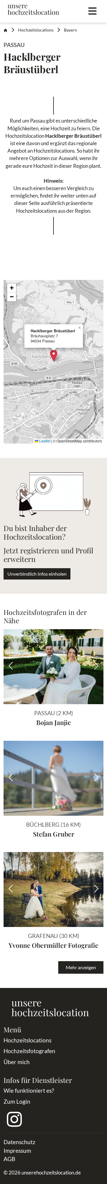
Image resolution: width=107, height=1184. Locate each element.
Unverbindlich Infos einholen (37, 574)
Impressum (17, 1150)
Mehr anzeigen (81, 967)
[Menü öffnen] (92, 11)
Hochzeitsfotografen (29, 1050)
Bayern (70, 30)
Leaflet (44, 440)
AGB (9, 1158)
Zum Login (17, 1101)
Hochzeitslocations (36, 30)
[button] (53, 356)
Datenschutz (19, 1141)
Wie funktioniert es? (29, 1090)
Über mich (17, 1061)
